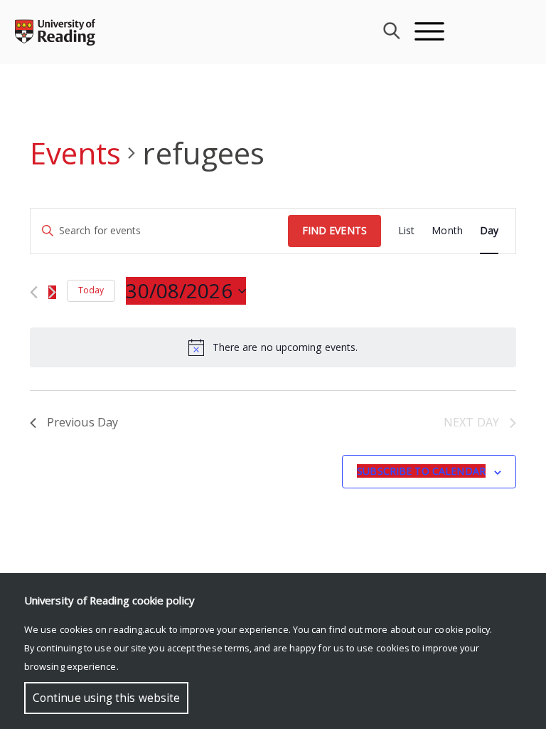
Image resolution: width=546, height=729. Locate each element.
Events (75, 152)
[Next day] (52, 292)
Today (91, 290)
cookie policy (462, 629)
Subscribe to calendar (421, 471)
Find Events (334, 230)
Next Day (471, 422)
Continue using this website (106, 698)
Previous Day (82, 422)
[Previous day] (34, 292)
